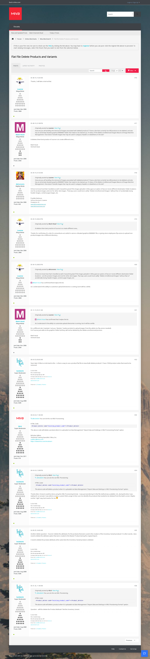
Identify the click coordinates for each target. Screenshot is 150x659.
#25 (136, 530)
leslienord (49, 376)
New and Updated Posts (19, 33)
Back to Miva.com (14, 2)
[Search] (137, 14)
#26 (136, 586)
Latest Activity (28, 66)
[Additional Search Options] (132, 14)
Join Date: (17, 109)
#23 (136, 415)
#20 (136, 265)
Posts (16, 66)
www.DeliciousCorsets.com (38, 206)
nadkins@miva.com (37, 439)
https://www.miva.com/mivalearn (41, 441)
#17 (136, 123)
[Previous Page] (122, 70)
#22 (136, 360)
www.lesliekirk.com (35, 380)
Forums (17, 26)
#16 (136, 78)
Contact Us (122, 649)
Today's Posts (54, 33)
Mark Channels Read (36, 33)
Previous (129, 640)
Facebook (39, 384)
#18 (136, 173)
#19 (136, 219)
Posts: (16, 111)
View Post (57, 128)
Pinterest (44, 384)
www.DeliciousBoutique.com (38, 204)
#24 (136, 470)
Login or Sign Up (132, 2)
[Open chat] (144, 653)
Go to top (133, 649)
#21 (136, 310)
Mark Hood (37, 283)
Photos (42, 66)
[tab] (15, 65)
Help (113, 649)
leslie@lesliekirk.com (40, 378)
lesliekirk (37, 419)
